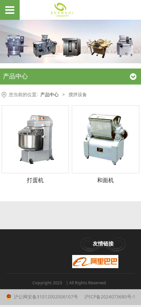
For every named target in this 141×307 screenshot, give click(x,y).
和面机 (105, 180)
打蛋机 (35, 180)
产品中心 (49, 94)
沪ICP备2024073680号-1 (109, 297)
